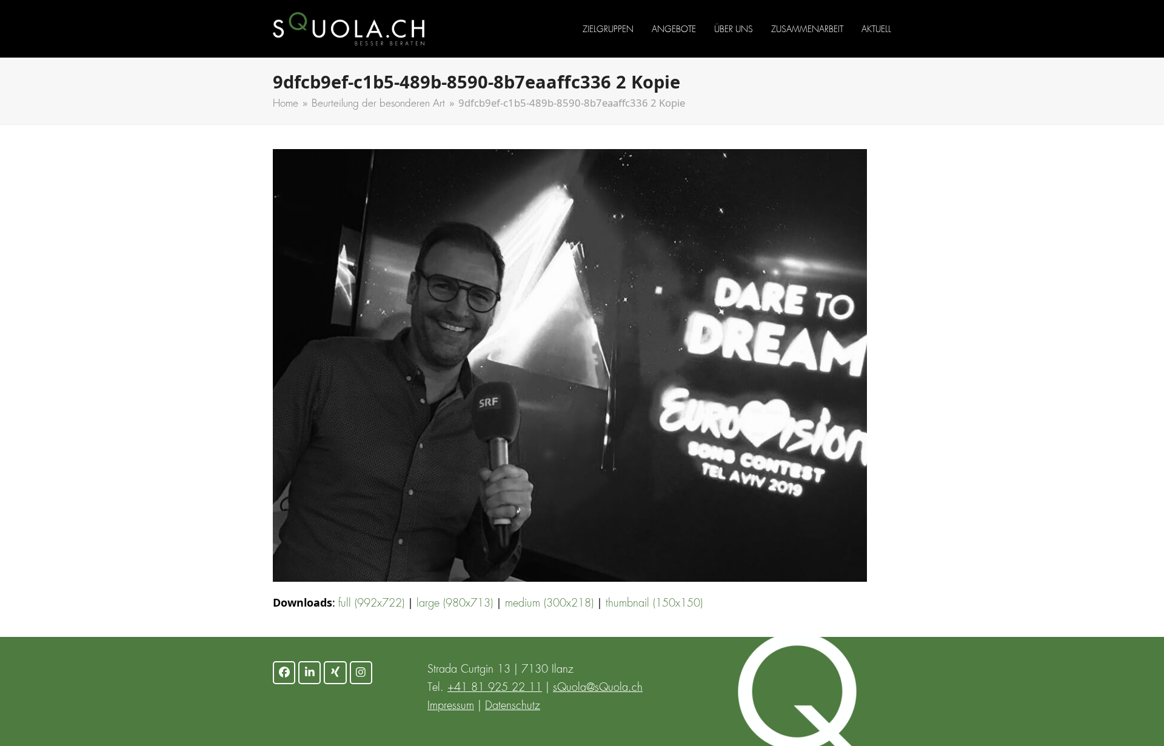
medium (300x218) (549, 603)
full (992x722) (371, 603)
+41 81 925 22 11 (494, 687)
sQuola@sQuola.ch (598, 687)
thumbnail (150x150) (654, 603)
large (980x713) (454, 603)
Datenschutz (512, 706)
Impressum (450, 706)
